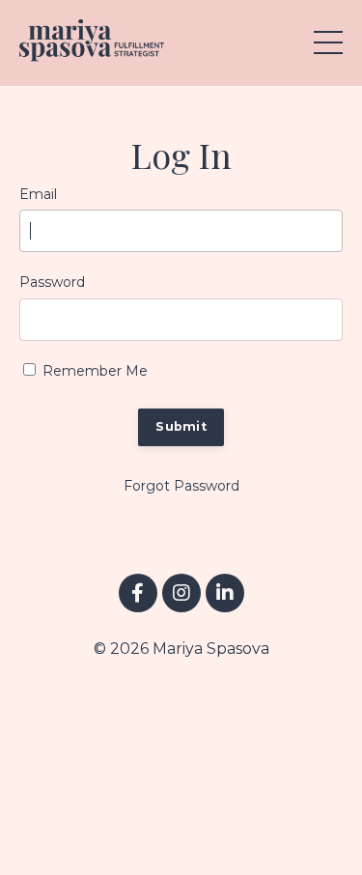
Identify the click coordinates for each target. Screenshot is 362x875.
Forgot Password (181, 485)
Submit (181, 426)
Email (38, 194)
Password (52, 282)
